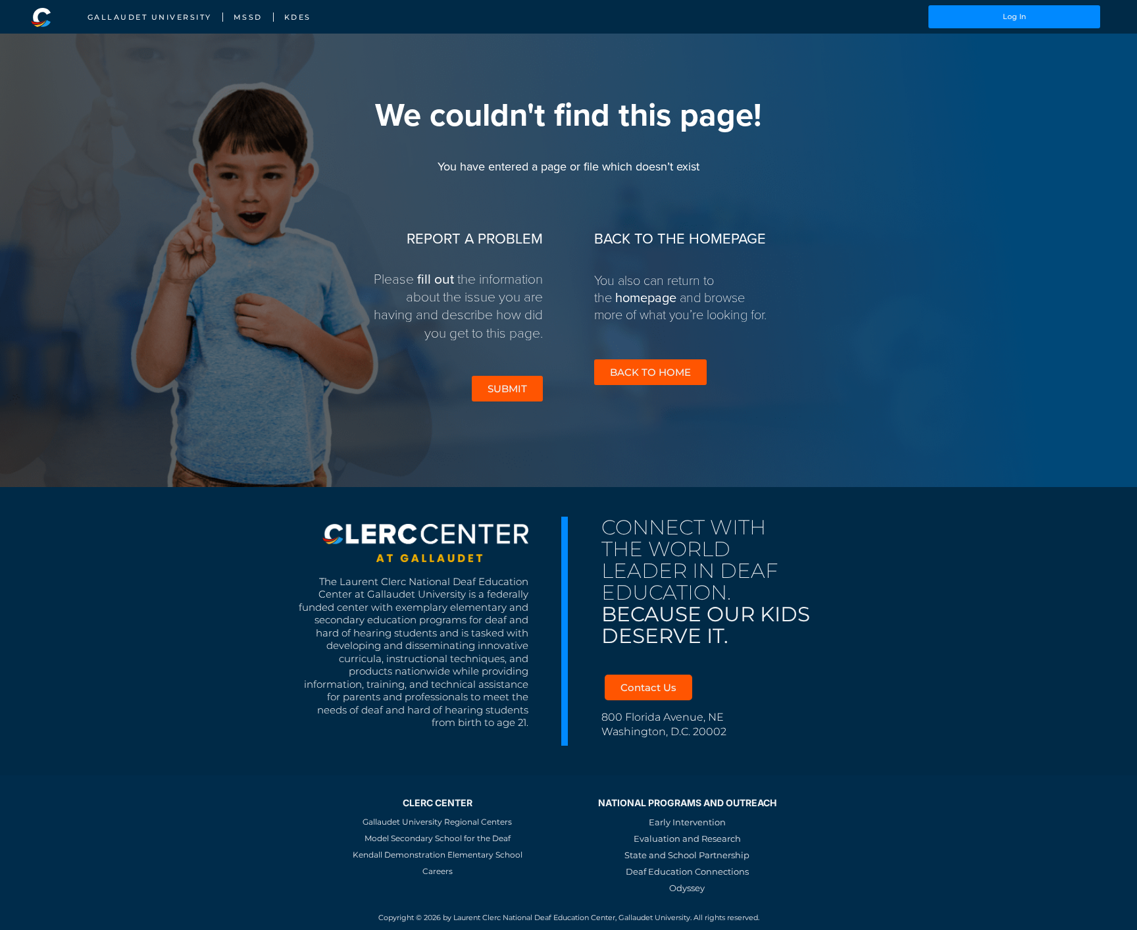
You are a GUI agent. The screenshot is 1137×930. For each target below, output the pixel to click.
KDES (297, 17)
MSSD (248, 17)
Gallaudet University (150, 17)
